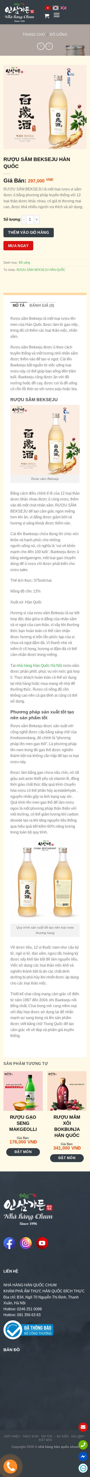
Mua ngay (18, 246)
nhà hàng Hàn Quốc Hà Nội (39, 666)
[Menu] (56, 15)
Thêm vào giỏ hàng (28, 232)
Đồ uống (58, 35)
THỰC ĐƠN (30, 1436)
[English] (63, 8)
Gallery (78, 1436)
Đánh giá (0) (42, 305)
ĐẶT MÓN (23, 1152)
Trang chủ (34, 35)
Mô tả (19, 305)
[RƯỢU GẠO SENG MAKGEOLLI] (23, 1091)
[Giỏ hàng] (47, 16)
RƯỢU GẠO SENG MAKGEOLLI (23, 1123)
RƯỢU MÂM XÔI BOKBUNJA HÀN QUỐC (67, 1126)
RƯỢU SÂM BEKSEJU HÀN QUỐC (41, 270)
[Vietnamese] (48, 8)
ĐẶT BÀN (45, 1440)
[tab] (18, 305)
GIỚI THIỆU (12, 1436)
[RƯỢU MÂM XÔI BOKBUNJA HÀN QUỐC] (67, 1091)
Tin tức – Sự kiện (55, 1436)
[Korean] (55, 8)
